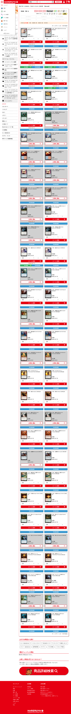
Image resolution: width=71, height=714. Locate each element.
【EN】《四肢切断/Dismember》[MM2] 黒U (59, 50)
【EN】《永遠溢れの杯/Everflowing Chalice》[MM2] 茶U (58, 170)
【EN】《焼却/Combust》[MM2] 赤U (58, 391)
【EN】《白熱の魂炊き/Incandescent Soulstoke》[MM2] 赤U (58, 353)
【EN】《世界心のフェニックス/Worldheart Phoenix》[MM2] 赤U (58, 554)
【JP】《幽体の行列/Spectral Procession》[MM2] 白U (33, 413)
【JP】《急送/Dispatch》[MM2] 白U (34, 247)
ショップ (5, 5)
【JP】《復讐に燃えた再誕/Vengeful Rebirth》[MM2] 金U (34, 473)
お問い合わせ (6, 33)
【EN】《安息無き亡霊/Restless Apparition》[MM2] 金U (57, 228)
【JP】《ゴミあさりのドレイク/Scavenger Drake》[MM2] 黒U (34, 371)
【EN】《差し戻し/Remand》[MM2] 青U (59, 535)
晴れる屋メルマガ (44, 690)
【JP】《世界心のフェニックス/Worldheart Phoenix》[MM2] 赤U (34, 554)
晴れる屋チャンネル (45, 688)
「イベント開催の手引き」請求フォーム (49, 695)
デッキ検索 (6, 14)
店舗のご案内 (16, 699)
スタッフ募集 (30, 688)
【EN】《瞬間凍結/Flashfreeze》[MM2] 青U (59, 71)
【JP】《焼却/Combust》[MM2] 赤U (34, 391)
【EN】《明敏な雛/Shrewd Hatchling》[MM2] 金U (59, 332)
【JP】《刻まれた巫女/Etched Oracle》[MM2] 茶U (35, 29)
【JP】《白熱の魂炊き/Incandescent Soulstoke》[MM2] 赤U (34, 353)
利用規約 (29, 686)
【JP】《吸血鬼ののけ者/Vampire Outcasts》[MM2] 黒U (34, 614)
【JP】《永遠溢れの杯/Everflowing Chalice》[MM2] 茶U (34, 170)
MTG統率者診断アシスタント (47, 694)
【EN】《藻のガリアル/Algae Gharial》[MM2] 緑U (59, 515)
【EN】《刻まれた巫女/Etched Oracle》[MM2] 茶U (59, 29)
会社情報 (29, 683)
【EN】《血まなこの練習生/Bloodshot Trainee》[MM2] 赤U (58, 431)
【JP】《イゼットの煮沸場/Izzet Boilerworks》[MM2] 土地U (33, 152)
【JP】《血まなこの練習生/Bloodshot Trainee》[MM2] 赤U (34, 431)
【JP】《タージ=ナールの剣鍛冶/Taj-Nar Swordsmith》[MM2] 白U (35, 188)
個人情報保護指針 (31, 692)
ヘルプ (5, 30)
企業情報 (29, 694)
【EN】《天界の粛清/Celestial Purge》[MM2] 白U (59, 134)
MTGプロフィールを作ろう (46, 692)
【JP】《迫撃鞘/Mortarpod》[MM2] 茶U (35, 451)
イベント (5, 27)
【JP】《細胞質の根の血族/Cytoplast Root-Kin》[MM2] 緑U (34, 311)
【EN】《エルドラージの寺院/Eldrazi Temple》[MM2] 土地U (58, 575)
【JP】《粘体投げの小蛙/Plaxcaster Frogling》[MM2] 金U (34, 596)
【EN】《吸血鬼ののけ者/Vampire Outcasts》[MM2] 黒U (58, 614)
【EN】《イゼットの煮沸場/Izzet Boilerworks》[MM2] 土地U (58, 152)
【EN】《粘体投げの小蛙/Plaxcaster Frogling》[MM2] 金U (58, 596)
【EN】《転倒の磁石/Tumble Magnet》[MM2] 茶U (59, 290)
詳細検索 (58, 1)
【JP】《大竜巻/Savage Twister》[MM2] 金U (35, 494)
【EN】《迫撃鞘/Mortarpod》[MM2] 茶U (59, 451)
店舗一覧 (5, 23)
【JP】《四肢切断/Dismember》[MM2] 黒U (35, 50)
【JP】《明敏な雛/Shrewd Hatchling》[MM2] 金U (35, 332)
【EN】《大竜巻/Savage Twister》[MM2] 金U (59, 494)
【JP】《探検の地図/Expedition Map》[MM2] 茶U (35, 92)
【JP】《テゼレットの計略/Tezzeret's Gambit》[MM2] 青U (35, 269)
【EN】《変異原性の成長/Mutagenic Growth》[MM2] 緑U (58, 113)
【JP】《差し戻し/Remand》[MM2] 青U (35, 535)
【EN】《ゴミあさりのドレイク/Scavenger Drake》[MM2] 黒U (58, 371)
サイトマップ (16, 683)
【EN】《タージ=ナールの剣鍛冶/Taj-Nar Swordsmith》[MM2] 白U (59, 188)
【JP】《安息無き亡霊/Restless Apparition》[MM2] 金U (33, 228)
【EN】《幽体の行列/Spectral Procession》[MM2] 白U (57, 413)
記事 (4, 11)
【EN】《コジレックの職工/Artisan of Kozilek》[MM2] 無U (58, 207)
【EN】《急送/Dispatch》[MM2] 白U (58, 247)
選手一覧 (5, 20)
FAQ (14, 704)
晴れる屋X (43, 686)
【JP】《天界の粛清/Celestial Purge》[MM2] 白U (35, 134)
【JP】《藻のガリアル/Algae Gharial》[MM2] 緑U (35, 515)
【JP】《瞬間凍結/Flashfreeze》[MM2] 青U (35, 71)
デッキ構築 (6, 17)
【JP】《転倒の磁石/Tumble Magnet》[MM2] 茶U (35, 290)
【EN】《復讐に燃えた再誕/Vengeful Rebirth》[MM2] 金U (58, 473)
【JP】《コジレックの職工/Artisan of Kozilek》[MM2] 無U (34, 207)
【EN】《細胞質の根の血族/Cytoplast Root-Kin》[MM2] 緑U (58, 311)
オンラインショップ (17, 686)
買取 (4, 8)
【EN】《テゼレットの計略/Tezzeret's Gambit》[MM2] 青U (59, 269)
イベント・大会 (16, 697)
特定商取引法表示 (31, 690)
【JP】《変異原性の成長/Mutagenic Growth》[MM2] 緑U (34, 113)
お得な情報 (43, 683)
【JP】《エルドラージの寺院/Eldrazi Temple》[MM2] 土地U (34, 575)
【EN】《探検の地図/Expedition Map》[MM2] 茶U (59, 92)
